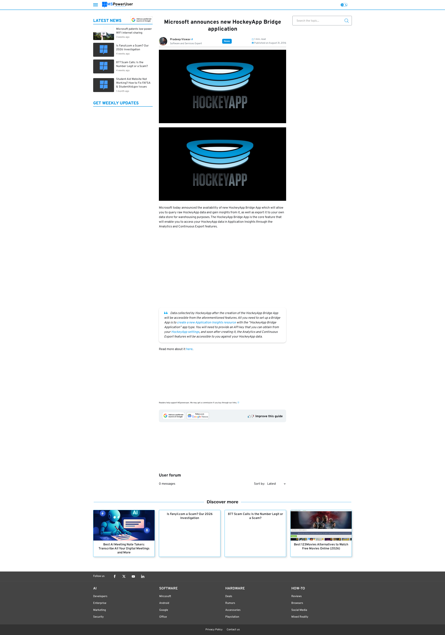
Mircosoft (165, 596)
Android (164, 603)
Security (98, 617)
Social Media (299, 610)
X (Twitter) (124, 576)
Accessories (233, 610)
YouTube (133, 576)
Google (163, 610)
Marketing (99, 610)
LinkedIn (142, 576)
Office (163, 617)
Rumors (230, 603)
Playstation (232, 617)
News (227, 41)
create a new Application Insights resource (206, 323)
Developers (100, 596)
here (189, 349)
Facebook (114, 576)
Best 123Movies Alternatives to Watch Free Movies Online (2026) (321, 547)
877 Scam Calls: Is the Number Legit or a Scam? (255, 516)
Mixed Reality (299, 617)
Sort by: (259, 484)
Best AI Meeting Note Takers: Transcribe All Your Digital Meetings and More (124, 549)
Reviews (296, 596)
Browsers (297, 603)
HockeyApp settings (185, 332)
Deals (228, 596)
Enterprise (99, 603)
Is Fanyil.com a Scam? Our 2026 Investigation (190, 516)
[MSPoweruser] (117, 5)
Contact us (233, 629)
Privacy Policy (213, 629)
